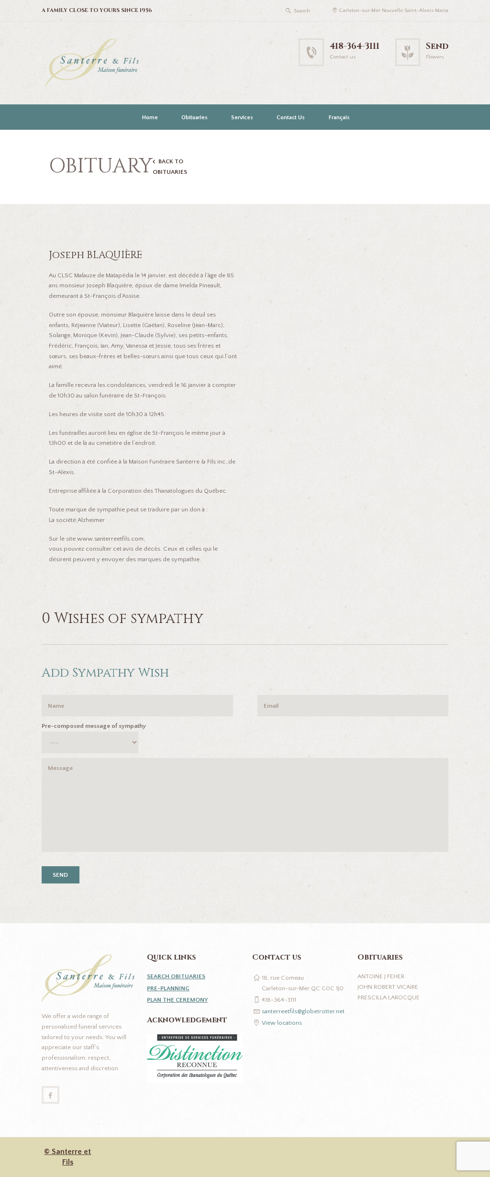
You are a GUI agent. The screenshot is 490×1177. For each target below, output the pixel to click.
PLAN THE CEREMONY (177, 999)
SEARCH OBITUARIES (176, 976)
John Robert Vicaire (387, 987)
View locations (282, 1022)
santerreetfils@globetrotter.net (303, 1011)
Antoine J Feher (380, 976)
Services (242, 117)
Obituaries (194, 117)
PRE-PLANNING (168, 988)
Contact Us (291, 117)
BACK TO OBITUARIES (170, 166)
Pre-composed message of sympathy (94, 726)
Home (150, 117)
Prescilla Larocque (388, 997)
